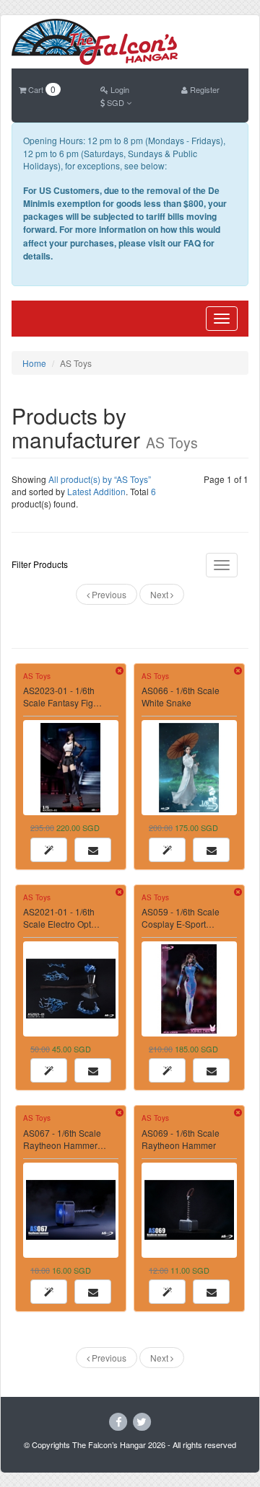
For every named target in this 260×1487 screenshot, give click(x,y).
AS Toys (37, 676)
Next (160, 594)
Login (118, 89)
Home (34, 363)
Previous (108, 594)
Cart (41, 89)
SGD (115, 102)
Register (204, 89)
